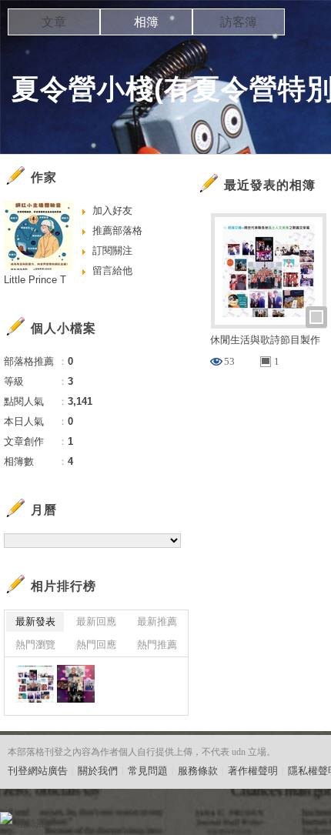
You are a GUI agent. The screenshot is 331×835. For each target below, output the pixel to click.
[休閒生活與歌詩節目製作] (35, 684)
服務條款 (198, 771)
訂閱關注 (112, 250)
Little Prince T (35, 280)
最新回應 (96, 621)
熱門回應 (96, 644)
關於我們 (98, 771)
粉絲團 (31, 823)
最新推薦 (157, 621)
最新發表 (35, 621)
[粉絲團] (6, 818)
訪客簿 (238, 21)
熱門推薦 (157, 644)
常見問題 (148, 771)
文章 (54, 21)
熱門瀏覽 (35, 644)
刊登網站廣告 (38, 771)
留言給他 (112, 270)
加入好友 (112, 210)
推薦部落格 (117, 230)
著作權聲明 (253, 771)
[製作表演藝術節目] (76, 684)
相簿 (146, 21)
